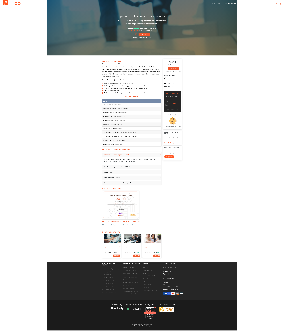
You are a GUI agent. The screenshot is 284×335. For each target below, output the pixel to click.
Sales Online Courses (128, 288)
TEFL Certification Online (129, 270)
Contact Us (146, 287)
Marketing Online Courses (129, 285)
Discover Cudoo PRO (172, 109)
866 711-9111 (264, 3)
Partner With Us (244, 3)
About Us (145, 267)
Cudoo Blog (146, 279)
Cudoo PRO (172, 104)
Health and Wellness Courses (130, 282)
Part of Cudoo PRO (172, 93)
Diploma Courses (230, 3)
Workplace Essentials (128, 267)
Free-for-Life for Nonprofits (150, 290)
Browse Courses (217, 3)
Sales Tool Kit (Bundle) (144, 37)
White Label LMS (147, 270)
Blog (253, 3)
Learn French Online (107, 274)
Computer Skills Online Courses (131, 294)
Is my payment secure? (112, 177)
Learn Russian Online (108, 280)
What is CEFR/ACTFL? (149, 276)
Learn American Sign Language (110, 269)
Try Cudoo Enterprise (170, 143)
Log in (272, 3)
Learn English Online (107, 272)
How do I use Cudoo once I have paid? (117, 183)
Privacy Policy (146, 326)
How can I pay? (109, 172)
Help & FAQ (146, 281)
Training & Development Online (131, 291)
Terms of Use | (138, 326)
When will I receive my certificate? (116, 155)
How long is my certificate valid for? (117, 167)
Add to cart (117, 255)
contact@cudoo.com (169, 278)
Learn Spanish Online (108, 289)
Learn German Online (108, 283)
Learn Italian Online (107, 286)
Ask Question (169, 157)
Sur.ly (152, 316)
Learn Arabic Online (107, 277)
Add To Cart (144, 34)
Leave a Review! (147, 284)
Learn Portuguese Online (109, 292)
